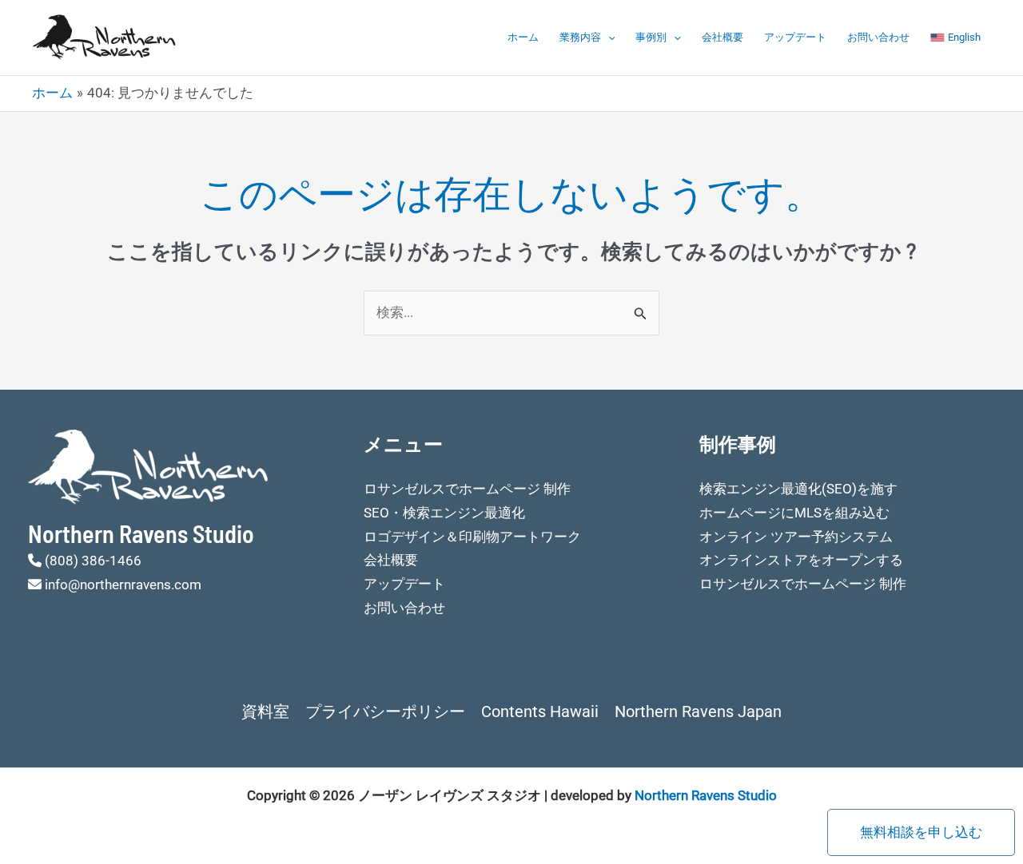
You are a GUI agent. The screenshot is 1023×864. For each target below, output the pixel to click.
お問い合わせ (878, 37)
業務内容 (580, 37)
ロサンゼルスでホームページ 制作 (467, 489)
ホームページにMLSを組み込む (794, 513)
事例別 (651, 37)
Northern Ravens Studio (706, 795)
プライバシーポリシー (385, 711)
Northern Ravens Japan (698, 711)
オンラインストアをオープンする (801, 560)
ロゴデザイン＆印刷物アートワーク (472, 537)
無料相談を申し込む (921, 832)
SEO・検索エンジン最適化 (444, 513)
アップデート (795, 37)
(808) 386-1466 (93, 561)
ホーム (523, 37)
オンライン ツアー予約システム (796, 537)
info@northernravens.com (123, 585)
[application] (608, 37)
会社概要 (722, 37)
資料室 (265, 711)
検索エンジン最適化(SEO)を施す (798, 489)
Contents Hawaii (540, 711)
